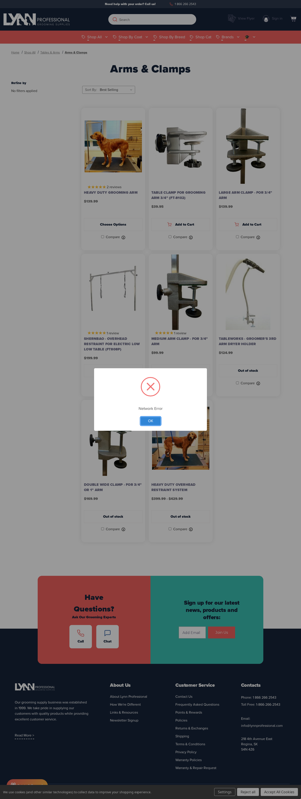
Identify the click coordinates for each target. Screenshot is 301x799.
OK (150, 421)
